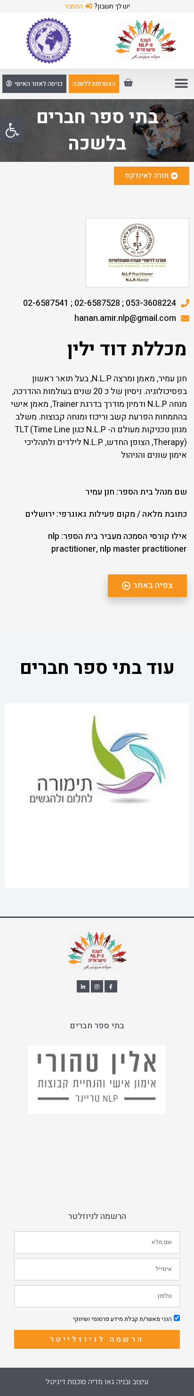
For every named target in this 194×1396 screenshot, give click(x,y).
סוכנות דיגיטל (66, 1382)
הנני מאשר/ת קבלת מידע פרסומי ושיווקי (122, 1318)
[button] (12, 130)
